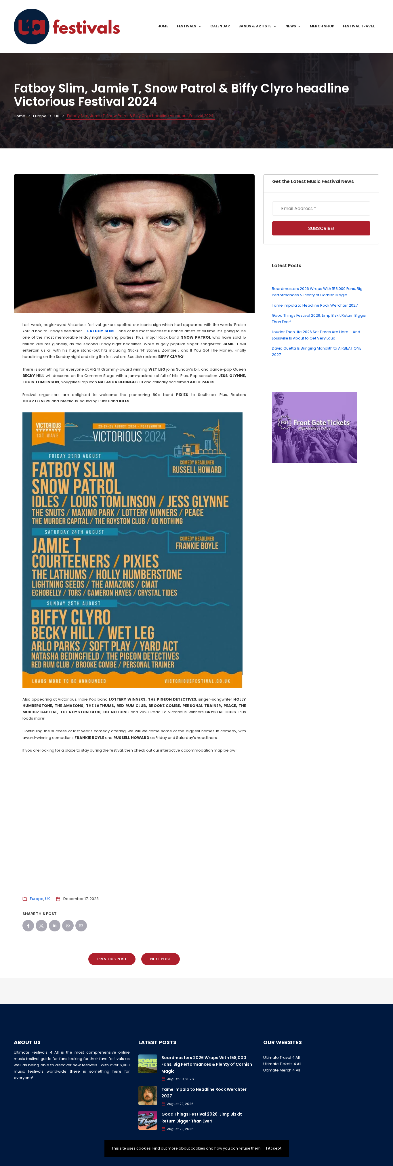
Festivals (187, 26)
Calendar (220, 26)
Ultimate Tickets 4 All (282, 1064)
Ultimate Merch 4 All (281, 1070)
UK (56, 116)
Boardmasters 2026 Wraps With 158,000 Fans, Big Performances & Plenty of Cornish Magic (206, 1064)
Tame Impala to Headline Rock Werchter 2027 (315, 305)
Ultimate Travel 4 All (281, 1057)
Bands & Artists (255, 26)
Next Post (160, 959)
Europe (40, 116)
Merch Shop (322, 26)
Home (162, 26)
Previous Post (112, 959)
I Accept (274, 1148)
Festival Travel (359, 26)
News (290, 26)
